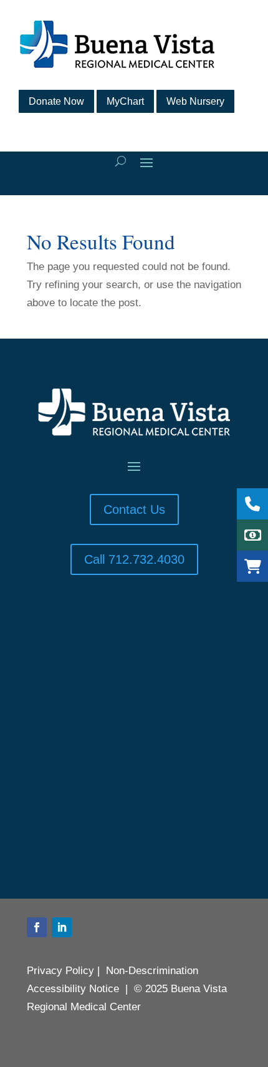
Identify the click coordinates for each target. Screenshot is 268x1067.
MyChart (125, 101)
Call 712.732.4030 (134, 559)
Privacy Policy (60, 971)
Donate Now (56, 101)
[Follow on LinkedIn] (62, 927)
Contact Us (134, 509)
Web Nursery (195, 101)
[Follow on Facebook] (37, 927)
